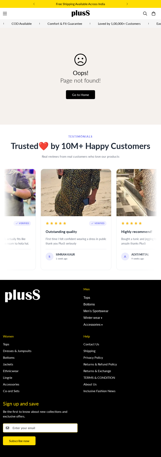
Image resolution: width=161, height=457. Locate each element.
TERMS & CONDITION (99, 377)
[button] (153, 13)
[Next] (127, 4)
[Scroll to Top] (153, 435)
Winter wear (91, 317)
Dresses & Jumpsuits (17, 351)
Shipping (89, 351)
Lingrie (7, 377)
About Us (90, 384)
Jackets (8, 364)
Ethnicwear (11, 371)
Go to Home (80, 95)
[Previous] (33, 4)
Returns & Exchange (97, 371)
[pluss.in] (80, 13)
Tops (86, 297)
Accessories (92, 324)
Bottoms (89, 304)
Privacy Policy (93, 357)
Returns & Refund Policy (100, 364)
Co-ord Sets (11, 391)
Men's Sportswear (95, 311)
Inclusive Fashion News (99, 391)
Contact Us (91, 344)
